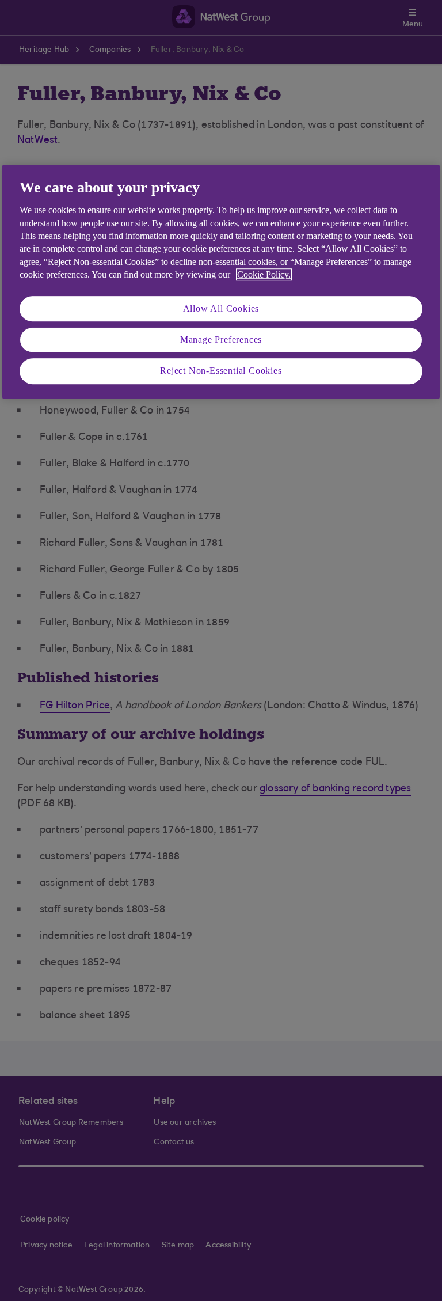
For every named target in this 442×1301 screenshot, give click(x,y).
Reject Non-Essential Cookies (220, 371)
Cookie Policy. (264, 274)
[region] (221, 282)
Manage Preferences (221, 339)
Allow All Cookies (221, 308)
